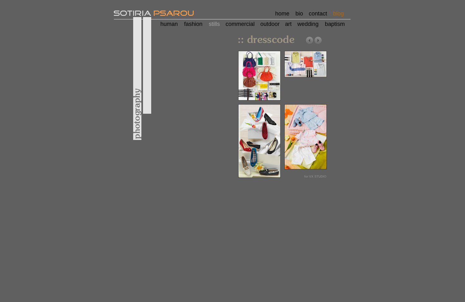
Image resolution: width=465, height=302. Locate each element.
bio (299, 13)
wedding (308, 24)
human (169, 24)
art (288, 24)
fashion (193, 24)
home (282, 13)
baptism (335, 24)
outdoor (270, 24)
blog (338, 13)
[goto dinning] (318, 43)
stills (214, 24)
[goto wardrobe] (309, 43)
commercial (240, 24)
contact (318, 13)
